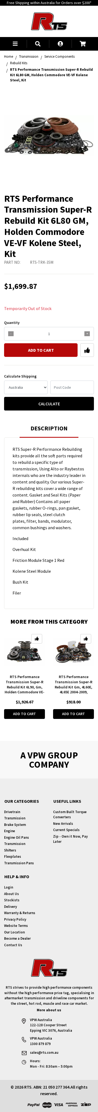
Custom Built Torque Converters (70, 815)
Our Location (14, 932)
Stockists (11, 900)
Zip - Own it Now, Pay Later (70, 839)
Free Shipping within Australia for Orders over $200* (49, 2)
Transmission (14, 818)
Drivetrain (12, 812)
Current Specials (66, 830)
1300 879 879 (40, 1043)
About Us (11, 894)
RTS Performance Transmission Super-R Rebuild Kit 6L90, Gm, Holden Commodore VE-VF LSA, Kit (24, 687)
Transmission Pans (19, 863)
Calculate (49, 403)
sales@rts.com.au (44, 1052)
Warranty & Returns (19, 913)
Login (8, 887)
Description (49, 428)
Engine (9, 831)
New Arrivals (63, 823)
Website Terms (16, 925)
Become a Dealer (17, 938)
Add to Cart (41, 350)
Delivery (10, 906)
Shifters (10, 850)
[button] (15, 44)
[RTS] (49, 20)
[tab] (49, 431)
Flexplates (12, 856)
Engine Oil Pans (16, 837)
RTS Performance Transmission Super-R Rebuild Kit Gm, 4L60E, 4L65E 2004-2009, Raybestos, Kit (73, 687)
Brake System (15, 824)
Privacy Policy (15, 919)
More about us (49, 1010)
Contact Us (13, 945)
